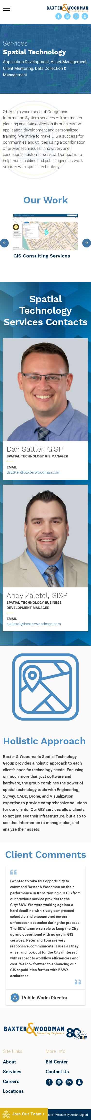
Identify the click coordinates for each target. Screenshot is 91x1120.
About (9, 1062)
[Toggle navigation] (6, 8)
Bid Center (57, 1062)
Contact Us (57, 1071)
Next (86, 243)
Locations (13, 1091)
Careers (11, 1081)
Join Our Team (27, 1114)
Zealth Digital (79, 1114)
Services (12, 1071)
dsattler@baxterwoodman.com (33, 473)
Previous (4, 243)
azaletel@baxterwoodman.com (34, 624)
